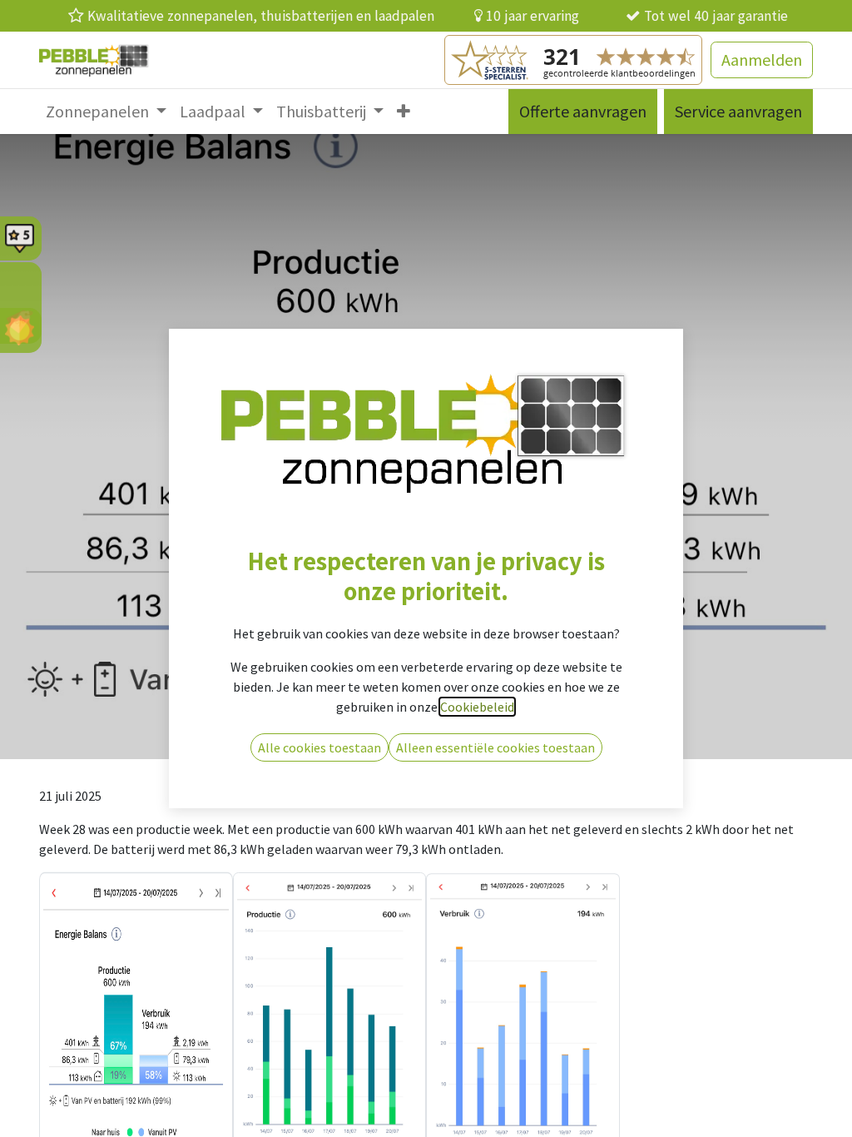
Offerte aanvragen (582, 111)
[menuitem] (106, 111)
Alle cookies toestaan (319, 747)
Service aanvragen (738, 111)
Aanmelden (761, 59)
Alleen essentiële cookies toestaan (495, 747)
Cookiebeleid (477, 706)
